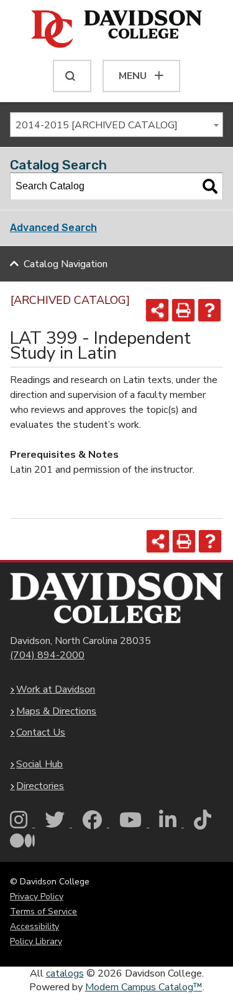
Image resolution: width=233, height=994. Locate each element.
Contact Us (40, 732)
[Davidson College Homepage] (116, 598)
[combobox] (116, 124)
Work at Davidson (55, 689)
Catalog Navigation (65, 264)
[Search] (210, 186)
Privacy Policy (36, 896)
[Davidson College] (116, 30)
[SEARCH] (72, 76)
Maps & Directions (56, 711)
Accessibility (34, 926)
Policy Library (36, 941)
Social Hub (39, 764)
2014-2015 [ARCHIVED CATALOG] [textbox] (97, 125)
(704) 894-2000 (47, 655)
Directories (40, 786)
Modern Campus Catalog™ (144, 987)
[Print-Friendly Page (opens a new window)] (183, 310)
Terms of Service (43, 911)
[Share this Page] (157, 310)
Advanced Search (53, 228)
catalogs (65, 973)
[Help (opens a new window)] (209, 310)
